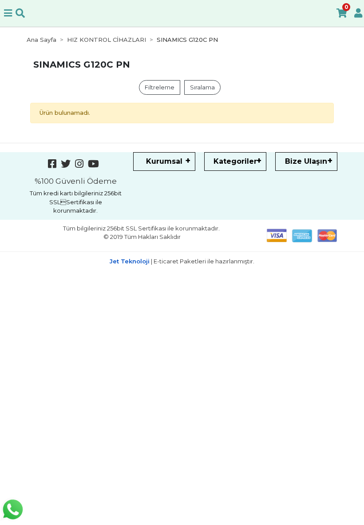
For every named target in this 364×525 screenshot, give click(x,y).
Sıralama (202, 87)
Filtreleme (159, 87)
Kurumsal (164, 161)
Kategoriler (235, 161)
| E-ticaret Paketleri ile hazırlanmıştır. (182, 261)
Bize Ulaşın (306, 161)
